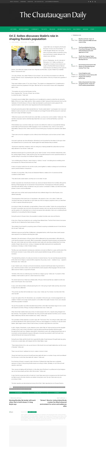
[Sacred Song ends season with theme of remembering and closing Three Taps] (74, 67)
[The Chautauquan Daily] (53, 15)
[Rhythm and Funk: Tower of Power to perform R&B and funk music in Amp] (74, 41)
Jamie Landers (15, 42)
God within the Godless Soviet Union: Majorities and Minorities (32, 387)
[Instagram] (92, 1)
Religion (52, 29)
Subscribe (23, 1)
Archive (85, 29)
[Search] (95, 1)
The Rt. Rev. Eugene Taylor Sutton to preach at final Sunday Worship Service (87, 58)
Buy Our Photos (39, 1)
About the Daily (14, 1)
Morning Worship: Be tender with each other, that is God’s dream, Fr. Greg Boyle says (22, 402)
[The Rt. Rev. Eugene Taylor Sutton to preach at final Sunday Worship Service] (74, 58)
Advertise (30, 1)
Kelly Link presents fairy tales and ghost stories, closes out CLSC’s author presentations (87, 83)
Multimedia (77, 29)
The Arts (44, 29)
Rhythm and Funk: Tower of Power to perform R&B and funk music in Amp (87, 40)
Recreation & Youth (64, 29)
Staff (92, 29)
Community (35, 29)
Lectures (13, 29)
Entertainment (24, 29)
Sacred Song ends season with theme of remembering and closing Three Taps (87, 66)
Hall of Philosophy (58, 387)
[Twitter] (90, 1)
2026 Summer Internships (52, 1)
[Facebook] (88, 1)
